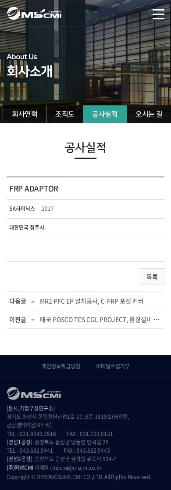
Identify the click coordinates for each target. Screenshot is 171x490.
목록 (152, 276)
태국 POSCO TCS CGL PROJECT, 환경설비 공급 (101, 319)
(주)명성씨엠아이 (34, 13)
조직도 (64, 114)
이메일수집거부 (113, 366)
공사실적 (105, 114)
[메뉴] (158, 13)
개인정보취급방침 (61, 366)
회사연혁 (24, 114)
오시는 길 (148, 114)
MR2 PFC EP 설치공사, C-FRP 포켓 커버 (92, 300)
